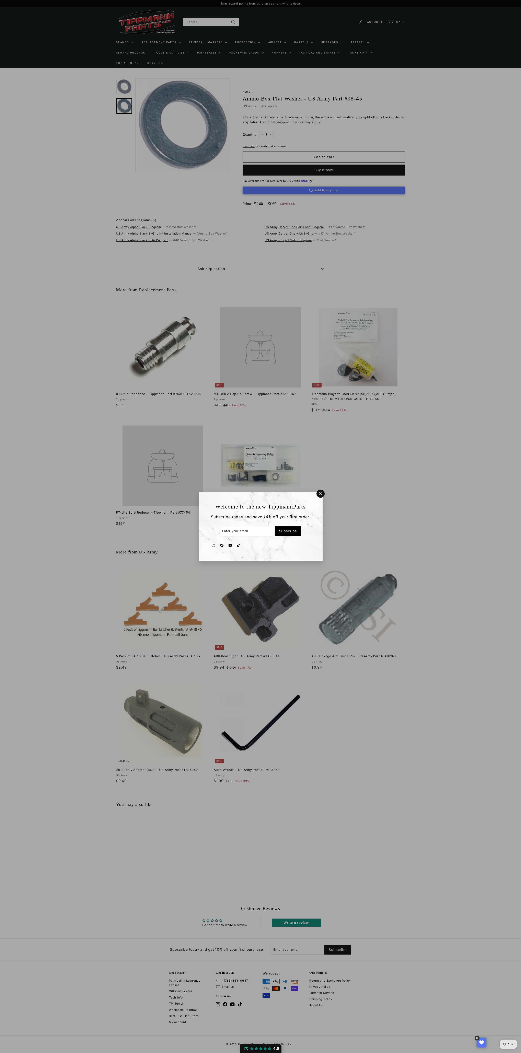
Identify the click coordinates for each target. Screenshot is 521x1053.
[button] (260, 1048)
